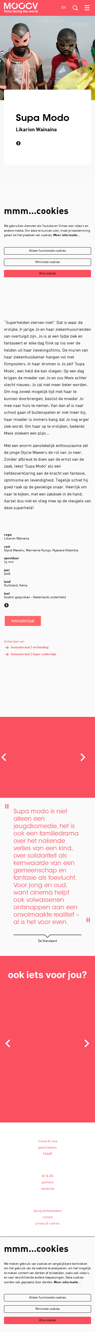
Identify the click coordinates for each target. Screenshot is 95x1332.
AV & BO (48, 1176)
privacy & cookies (47, 1223)
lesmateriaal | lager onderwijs (33, 654)
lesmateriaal (22, 621)
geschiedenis (47, 1147)
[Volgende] (83, 757)
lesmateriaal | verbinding (30, 647)
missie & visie (47, 1141)
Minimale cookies (47, 262)
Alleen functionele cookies (47, 250)
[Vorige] (8, 1043)
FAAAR (47, 1154)
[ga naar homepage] (21, 8)
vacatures (47, 1188)
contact (47, 1217)
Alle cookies (47, 273)
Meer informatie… (66, 235)
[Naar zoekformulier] (75, 8)
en (63, 7)
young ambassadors (48, 1211)
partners (47, 1182)
